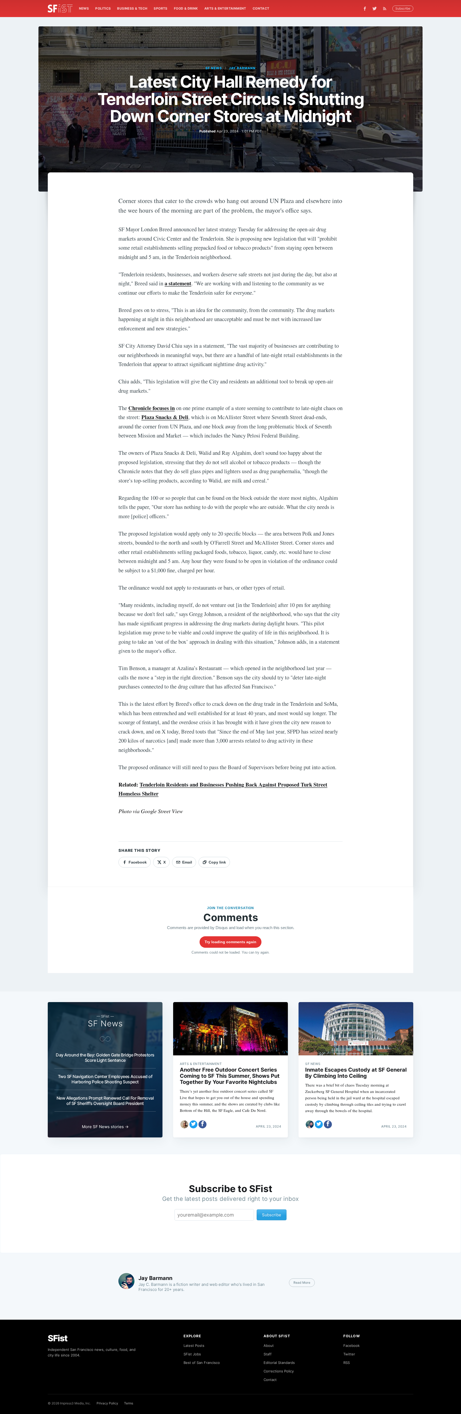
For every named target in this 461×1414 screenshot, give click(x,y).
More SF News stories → (105, 1126)
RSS (346, 1362)
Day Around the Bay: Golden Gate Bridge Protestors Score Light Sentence (105, 1057)
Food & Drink (186, 8)
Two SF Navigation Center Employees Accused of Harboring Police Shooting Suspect (105, 1079)
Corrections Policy (279, 1371)
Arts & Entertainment (225, 8)
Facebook (351, 1345)
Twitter (349, 1354)
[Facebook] (364, 8)
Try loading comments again (230, 942)
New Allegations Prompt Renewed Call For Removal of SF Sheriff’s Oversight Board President (105, 1100)
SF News (213, 68)
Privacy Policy (107, 1403)
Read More (301, 1283)
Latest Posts (194, 1345)
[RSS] (386, 8)
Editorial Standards (279, 1362)
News (84, 8)
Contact (261, 8)
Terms (128, 1403)
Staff (268, 1354)
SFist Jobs (192, 1354)
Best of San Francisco (202, 1362)
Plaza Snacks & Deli (164, 417)
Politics (103, 8)
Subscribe (402, 8)
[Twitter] (374, 8)
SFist (57, 1338)
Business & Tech (132, 8)
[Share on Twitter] (193, 1124)
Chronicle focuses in (151, 408)
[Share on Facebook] (202, 1124)
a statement (178, 283)
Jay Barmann (242, 68)
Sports (160, 8)
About (269, 1345)
